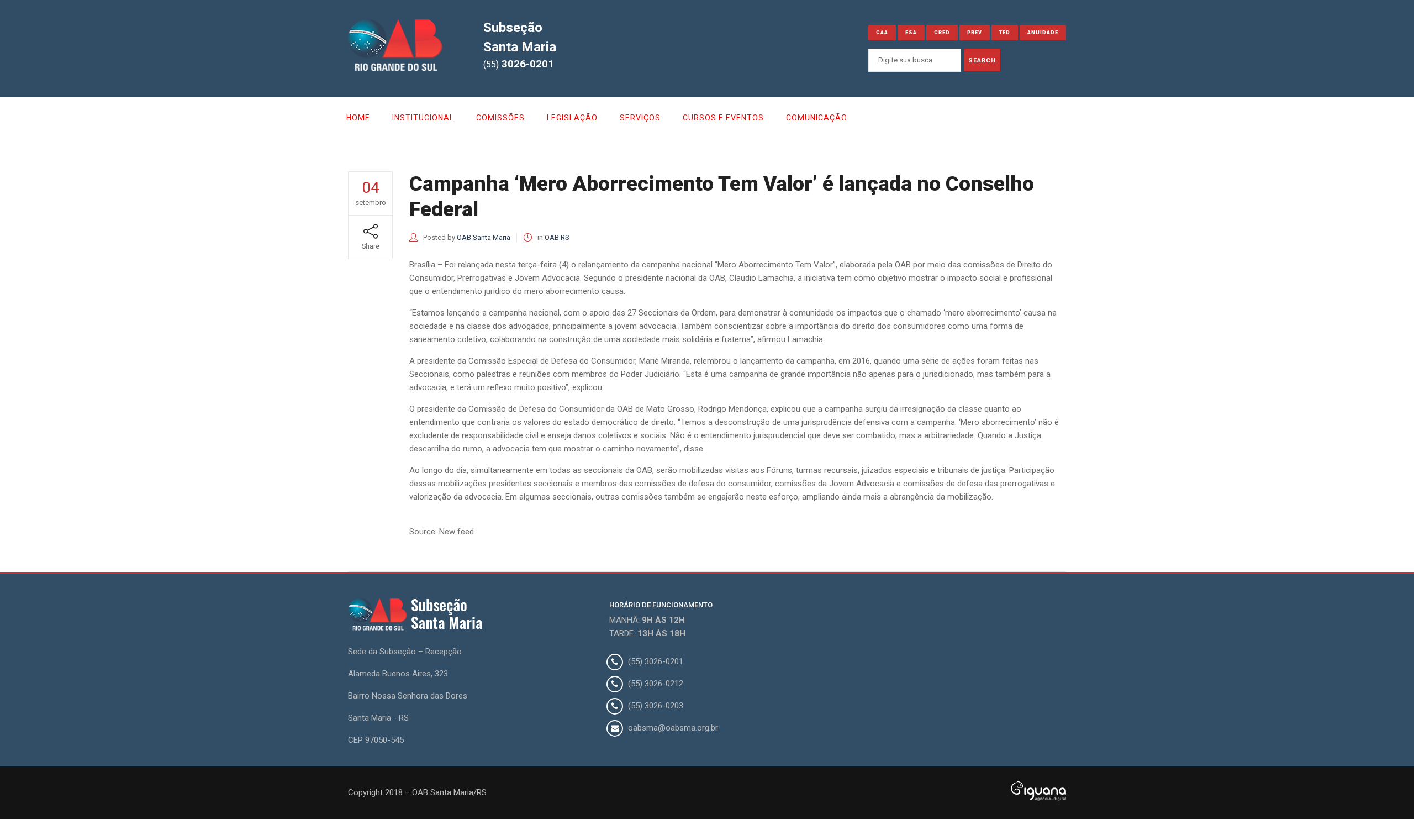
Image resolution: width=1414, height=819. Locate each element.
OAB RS (557, 237)
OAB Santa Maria (483, 237)
